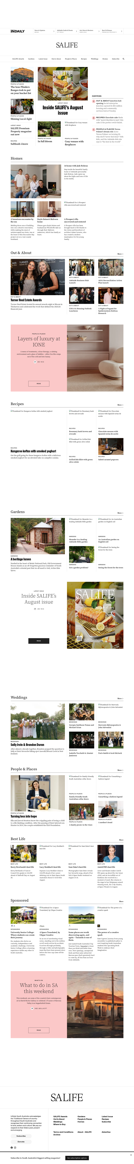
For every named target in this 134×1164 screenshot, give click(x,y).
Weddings (94, 59)
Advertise (106, 1132)
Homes (105, 59)
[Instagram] (15, 1148)
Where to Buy (59, 1124)
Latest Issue (43, 59)
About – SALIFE (85, 1132)
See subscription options (77, 1158)
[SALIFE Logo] (67, 45)
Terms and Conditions (63, 1132)
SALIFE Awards (18, 59)
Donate (21, 1142)
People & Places (71, 59)
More (119, 254)
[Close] (131, 1155)
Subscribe (115, 59)
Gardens (31, 59)
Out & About (56, 59)
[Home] (22, 31)
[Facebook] (12, 1148)
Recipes (84, 59)
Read (39, 383)
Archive (56, 1135)
